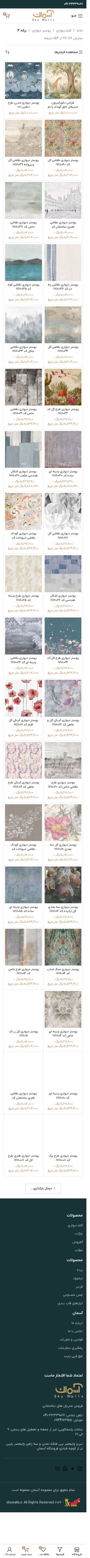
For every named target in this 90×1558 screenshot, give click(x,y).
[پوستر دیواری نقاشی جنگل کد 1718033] (23, 324)
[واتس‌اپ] (65, 1470)
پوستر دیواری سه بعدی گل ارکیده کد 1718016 (63, 909)
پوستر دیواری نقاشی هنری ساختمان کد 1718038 (63, 227)
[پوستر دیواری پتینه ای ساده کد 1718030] (63, 449)
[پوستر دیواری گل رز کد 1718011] (23, 1009)
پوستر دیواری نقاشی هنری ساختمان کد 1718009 (23, 1098)
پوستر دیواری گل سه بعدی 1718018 (63, 847)
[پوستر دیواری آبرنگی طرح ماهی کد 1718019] (23, 760)
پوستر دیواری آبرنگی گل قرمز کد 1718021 (23, 722)
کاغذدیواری (63, 30)
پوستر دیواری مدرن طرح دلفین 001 (23, 105)
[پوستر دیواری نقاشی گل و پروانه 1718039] (23, 138)
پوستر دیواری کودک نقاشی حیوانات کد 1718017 (23, 849)
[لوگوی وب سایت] (43, 15)
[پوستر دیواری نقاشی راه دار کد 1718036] (63, 262)
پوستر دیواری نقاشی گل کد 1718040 (63, 162)
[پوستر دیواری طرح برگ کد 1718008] (63, 1133)
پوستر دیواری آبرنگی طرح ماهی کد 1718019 (23, 785)
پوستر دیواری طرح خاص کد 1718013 (23, 971)
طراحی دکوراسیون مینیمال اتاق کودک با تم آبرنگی (63, 107)
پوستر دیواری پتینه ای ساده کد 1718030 (63, 474)
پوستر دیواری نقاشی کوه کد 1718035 (23, 287)
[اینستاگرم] (80, 1470)
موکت (79, 1250)
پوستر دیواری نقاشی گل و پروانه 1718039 (23, 162)
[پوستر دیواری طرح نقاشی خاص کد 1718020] (63, 760)
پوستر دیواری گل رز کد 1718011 (23, 1034)
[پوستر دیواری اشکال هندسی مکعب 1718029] (23, 449)
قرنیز (79, 1286)
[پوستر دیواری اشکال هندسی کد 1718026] (63, 573)
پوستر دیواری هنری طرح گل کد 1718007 (23, 1158)
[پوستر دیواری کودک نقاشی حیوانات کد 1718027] (23, 511)
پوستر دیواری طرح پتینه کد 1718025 (23, 598)
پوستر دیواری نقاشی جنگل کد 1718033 (23, 349)
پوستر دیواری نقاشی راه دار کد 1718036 (63, 287)
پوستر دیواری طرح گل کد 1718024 (63, 660)
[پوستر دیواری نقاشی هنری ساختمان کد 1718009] (23, 1071)
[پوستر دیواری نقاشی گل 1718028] (63, 511)
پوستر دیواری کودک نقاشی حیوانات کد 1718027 (23, 538)
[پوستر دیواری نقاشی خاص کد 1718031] (23, 387)
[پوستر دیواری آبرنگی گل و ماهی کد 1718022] (63, 698)
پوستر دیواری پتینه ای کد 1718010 (63, 1096)
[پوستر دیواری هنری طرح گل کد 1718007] (23, 1133)
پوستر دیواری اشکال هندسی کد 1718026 (63, 598)
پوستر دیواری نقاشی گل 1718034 (63, 349)
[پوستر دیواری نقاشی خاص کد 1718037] (23, 200)
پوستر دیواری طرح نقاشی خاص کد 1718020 (63, 785)
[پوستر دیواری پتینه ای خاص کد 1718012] (63, 1009)
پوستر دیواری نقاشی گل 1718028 (63, 536)
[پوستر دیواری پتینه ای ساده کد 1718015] (23, 885)
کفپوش (77, 1242)
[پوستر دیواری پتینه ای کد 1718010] (63, 1071)
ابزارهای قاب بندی (70, 1303)
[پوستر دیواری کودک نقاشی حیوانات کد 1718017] (23, 822)
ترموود (78, 1278)
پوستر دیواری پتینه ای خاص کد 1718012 (63, 1034)
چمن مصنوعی (73, 1295)
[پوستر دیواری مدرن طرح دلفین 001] (23, 80)
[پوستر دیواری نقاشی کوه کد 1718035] (23, 262)
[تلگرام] (72, 1470)
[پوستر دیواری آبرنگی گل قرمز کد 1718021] (23, 698)
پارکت (79, 1233)
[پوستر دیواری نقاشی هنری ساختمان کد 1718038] (63, 200)
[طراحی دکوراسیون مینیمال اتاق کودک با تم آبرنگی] (63, 80)
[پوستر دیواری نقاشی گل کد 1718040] (63, 138)
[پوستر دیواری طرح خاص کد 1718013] (23, 947)
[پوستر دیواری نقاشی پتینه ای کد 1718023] (23, 635)
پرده (80, 1270)
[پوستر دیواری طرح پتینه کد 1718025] (23, 573)
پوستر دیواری (41, 30)
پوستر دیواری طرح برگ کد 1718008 (63, 1158)
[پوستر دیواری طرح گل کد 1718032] (63, 387)
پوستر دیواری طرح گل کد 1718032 (63, 411)
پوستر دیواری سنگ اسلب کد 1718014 (63, 971)
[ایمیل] (57, 1470)
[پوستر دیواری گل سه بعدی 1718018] (63, 822)
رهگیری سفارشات (70, 1348)
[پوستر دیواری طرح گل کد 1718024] (63, 635)
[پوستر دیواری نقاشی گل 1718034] (63, 324)
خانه (80, 30)
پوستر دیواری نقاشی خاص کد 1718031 (23, 411)
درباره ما (77, 1323)
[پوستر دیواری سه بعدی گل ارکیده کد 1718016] (63, 885)
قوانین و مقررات (71, 1339)
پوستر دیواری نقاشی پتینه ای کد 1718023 (23, 660)
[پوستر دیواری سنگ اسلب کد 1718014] (63, 947)
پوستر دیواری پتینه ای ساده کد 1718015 (23, 909)
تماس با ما (75, 1331)
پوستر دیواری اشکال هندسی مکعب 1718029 (23, 474)
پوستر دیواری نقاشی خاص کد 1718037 (23, 225)
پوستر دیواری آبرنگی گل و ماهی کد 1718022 (63, 722)
